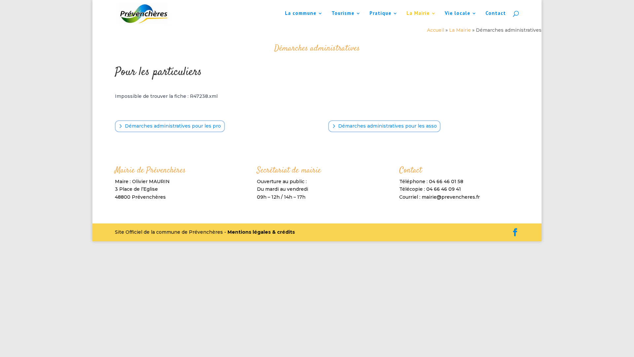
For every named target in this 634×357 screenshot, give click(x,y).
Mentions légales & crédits (261, 232)
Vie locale (457, 13)
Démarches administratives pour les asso (387, 126)
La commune (300, 13)
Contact (495, 13)
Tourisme (343, 13)
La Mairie (418, 13)
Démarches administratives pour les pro (173, 126)
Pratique (380, 13)
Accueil (435, 30)
